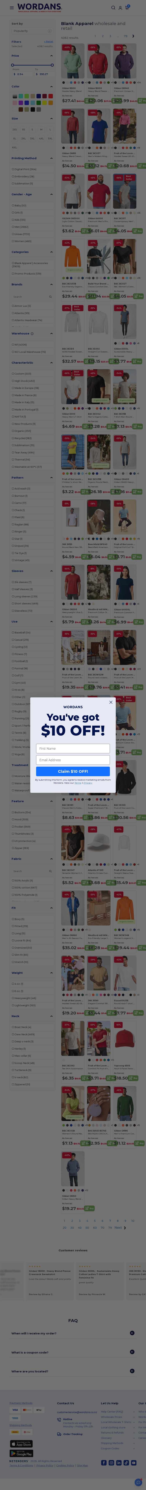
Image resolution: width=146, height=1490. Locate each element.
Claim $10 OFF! (73, 771)
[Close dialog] (111, 702)
